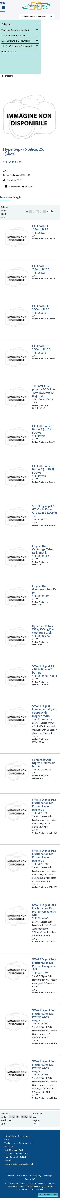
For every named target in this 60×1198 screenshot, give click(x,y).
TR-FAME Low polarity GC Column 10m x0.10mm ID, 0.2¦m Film (44, 391)
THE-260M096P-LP (42, 399)
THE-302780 (39, 476)
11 (22, 1117)
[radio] (27, 212)
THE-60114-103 (40, 918)
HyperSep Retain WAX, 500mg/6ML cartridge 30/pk (43, 629)
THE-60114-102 (40, 864)
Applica (50, 211)
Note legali (48, 1176)
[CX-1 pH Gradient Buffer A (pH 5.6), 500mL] (16, 437)
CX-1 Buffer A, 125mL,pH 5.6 (40, 227)
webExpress (30, 1189)
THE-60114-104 (40, 972)
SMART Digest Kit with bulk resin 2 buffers (43, 669)
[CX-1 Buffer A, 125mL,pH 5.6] (16, 237)
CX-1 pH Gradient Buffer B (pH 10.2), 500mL (43, 469)
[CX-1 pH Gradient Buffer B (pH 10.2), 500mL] (16, 477)
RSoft (40, 1189)
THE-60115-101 (39, 1023)
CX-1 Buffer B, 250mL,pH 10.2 (41, 347)
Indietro (9, 76)
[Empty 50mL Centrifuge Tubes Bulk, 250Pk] (16, 557)
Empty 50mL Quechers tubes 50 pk (44, 589)
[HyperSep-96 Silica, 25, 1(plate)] (29, 145)
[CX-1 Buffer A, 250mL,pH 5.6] (16, 317)
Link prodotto (14, 186)
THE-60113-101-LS (41, 769)
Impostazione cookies (48, 1195)
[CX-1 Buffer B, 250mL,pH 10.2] (16, 357)
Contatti (10, 1176)
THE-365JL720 (39, 519)
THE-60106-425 (40, 596)
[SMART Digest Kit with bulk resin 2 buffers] (16, 677)
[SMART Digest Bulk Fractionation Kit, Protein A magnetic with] (16, 916)
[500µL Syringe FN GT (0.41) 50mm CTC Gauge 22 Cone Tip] (16, 517)
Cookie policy (35, 1176)
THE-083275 (39, 272)
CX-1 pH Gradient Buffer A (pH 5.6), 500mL (42, 429)
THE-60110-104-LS (42, 719)
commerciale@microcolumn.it (18, 1164)
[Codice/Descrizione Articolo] (51, 16)
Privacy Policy (22, 1176)
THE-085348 (39, 352)
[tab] (12, 198)
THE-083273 (39, 232)
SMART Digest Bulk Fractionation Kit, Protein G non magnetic (44, 1015)
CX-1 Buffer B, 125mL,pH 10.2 (41, 267)
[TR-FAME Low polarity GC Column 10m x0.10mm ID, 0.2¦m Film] (16, 397)
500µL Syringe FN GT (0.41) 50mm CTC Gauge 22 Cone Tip (44, 511)
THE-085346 (39, 312)
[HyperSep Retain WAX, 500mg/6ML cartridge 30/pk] (16, 637)
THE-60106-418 (40, 556)
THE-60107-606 (41, 636)
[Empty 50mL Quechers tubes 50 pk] (16, 597)
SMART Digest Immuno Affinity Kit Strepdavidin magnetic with (44, 711)
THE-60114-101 (40, 813)
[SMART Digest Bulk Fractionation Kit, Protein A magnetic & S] (16, 970)
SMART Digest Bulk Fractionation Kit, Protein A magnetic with (44, 910)
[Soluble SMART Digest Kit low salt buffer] (16, 770)
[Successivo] (10, 1120)
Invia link (29, 186)
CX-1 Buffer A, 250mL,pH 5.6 (40, 307)
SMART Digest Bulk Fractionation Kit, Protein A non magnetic (44, 804)
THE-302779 (38, 436)
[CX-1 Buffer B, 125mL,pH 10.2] (16, 277)
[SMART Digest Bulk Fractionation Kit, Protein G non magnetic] (16, 1021)
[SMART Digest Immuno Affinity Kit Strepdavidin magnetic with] (16, 717)
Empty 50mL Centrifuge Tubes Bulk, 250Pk (43, 549)
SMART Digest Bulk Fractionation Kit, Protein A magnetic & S (44, 964)
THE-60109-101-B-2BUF (45, 676)
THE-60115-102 (40, 1074)
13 (30, 1117)
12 (26, 1117)
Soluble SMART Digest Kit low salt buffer (43, 763)
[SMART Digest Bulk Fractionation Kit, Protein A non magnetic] (16, 810)
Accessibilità (30, 1179)
